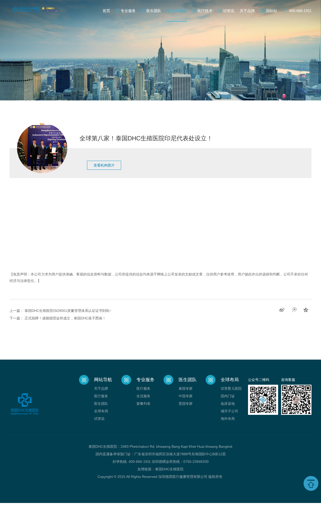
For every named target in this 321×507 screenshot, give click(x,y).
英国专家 (186, 404)
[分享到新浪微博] (282, 310)
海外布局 (228, 419)
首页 (106, 11)
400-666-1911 (300, 11)
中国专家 (186, 396)
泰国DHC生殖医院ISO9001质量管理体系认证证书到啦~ (68, 311)
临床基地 (228, 404)
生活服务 (143, 396)
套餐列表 (143, 404)
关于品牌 (247, 11)
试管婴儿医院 (231, 388)
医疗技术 (204, 11)
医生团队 (153, 11)
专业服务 (128, 11)
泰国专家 (186, 388)
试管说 (228, 11)
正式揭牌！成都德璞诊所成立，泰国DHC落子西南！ (65, 318)
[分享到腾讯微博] (294, 310)
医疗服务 (101, 396)
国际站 (271, 11)
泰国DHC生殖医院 (169, 469)
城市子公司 (229, 411)
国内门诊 (228, 396)
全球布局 (179, 11)
